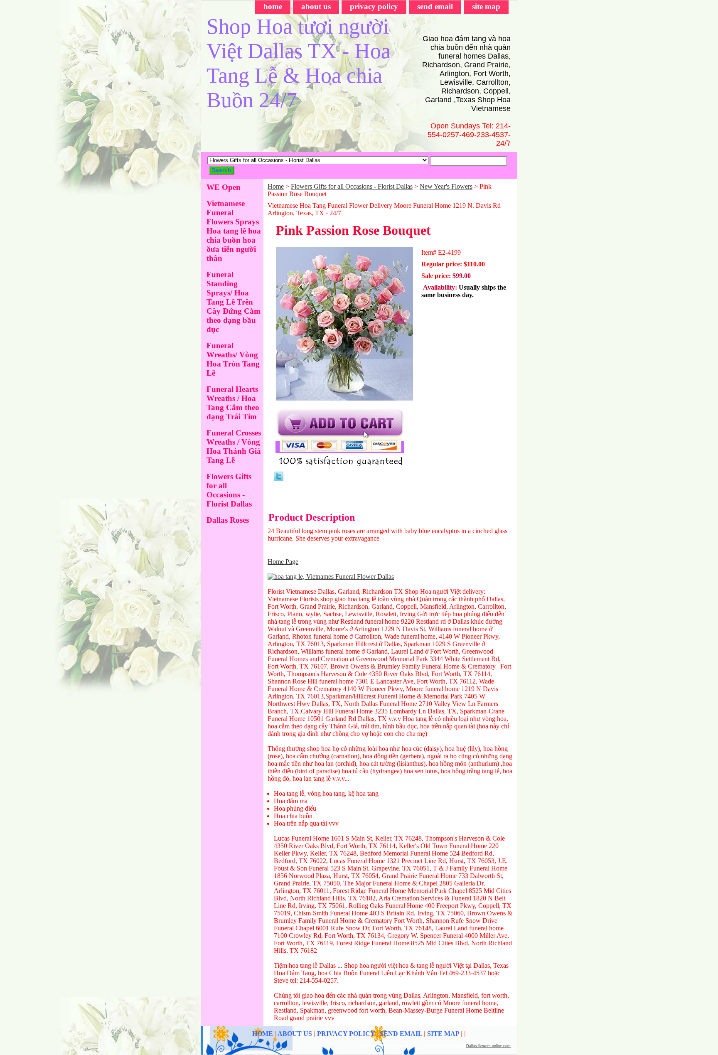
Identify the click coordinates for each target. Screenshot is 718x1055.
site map (486, 6)
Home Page (283, 561)
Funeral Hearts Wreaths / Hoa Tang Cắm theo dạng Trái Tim (233, 403)
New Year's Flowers (446, 186)
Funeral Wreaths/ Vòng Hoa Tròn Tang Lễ (233, 359)
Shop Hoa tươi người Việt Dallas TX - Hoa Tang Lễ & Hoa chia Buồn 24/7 (299, 63)
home (272, 6)
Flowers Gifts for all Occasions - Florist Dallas (352, 186)
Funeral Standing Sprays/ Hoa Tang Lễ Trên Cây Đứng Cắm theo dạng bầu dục (234, 302)
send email (435, 6)
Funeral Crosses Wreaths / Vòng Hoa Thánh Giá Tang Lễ (234, 446)
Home (276, 186)
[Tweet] (278, 478)
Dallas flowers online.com (488, 1046)
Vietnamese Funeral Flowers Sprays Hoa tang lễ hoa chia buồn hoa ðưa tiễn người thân (234, 231)
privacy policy (374, 6)
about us (316, 6)
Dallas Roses (228, 520)
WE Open (224, 187)
